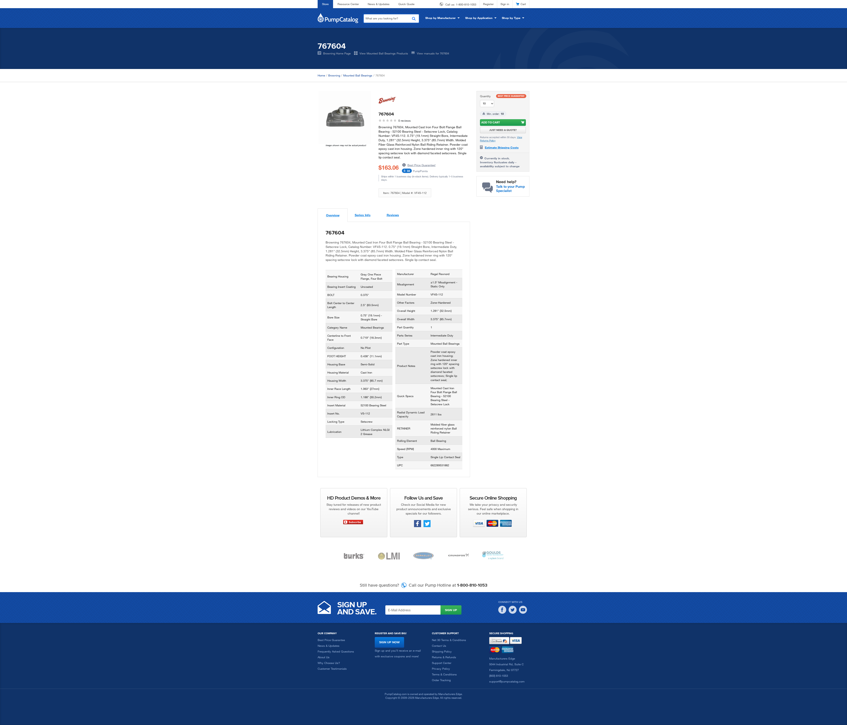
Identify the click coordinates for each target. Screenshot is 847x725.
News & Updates (379, 4)
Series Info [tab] (363, 215)
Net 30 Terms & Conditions (449, 640)
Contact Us (439, 645)
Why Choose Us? (329, 663)
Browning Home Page (337, 53)
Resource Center (348, 4)
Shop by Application (479, 18)
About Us (324, 657)
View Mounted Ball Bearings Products (384, 53)
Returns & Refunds (444, 657)
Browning (334, 75)
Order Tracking (441, 680)
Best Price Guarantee (331, 640)
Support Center (441, 663)
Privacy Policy (441, 668)
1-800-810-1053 (466, 4)
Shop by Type (511, 18)
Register (488, 4)
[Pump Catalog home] (338, 18)
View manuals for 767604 (433, 53)
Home (321, 75)
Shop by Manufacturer (440, 18)
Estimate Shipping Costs (502, 147)
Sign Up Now (389, 642)
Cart (523, 4)
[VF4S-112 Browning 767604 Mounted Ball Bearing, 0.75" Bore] (344, 117)
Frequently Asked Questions (336, 651)
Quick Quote (406, 4)
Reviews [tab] (393, 215)
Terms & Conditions (444, 674)
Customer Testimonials (332, 668)
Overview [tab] (332, 215)
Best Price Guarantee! (421, 165)
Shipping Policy (442, 651)
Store (325, 4)
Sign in (504, 4)
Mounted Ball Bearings (357, 75)
